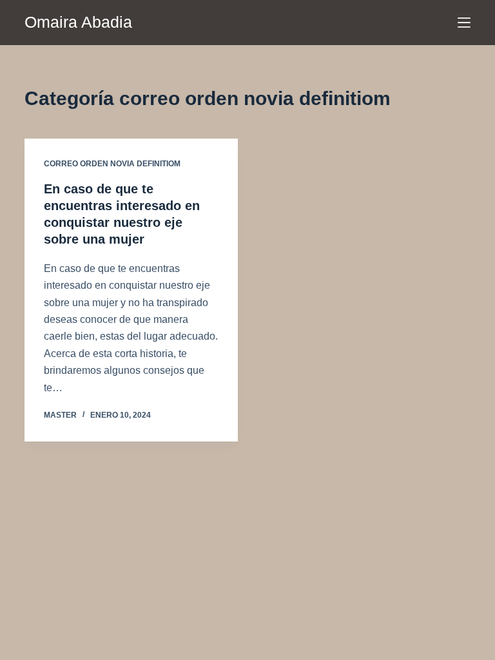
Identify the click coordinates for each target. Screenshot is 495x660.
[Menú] (464, 22)
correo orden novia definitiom (112, 163)
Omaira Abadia (78, 22)
